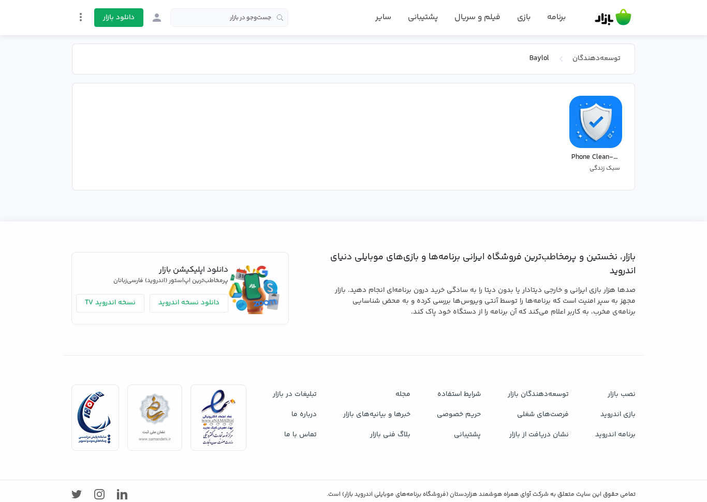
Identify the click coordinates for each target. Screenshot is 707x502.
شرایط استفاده (459, 394)
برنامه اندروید (615, 434)
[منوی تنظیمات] (80, 17)
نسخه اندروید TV (110, 302)
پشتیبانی (423, 17)
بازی (524, 17)
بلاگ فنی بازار (390, 434)
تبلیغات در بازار (295, 394)
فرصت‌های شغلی (543, 414)
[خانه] (613, 17)
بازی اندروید (618, 414)
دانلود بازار (119, 17)
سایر (383, 17)
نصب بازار (622, 394)
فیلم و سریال (477, 17)
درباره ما (304, 414)
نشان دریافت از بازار (539, 434)
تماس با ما (300, 434)
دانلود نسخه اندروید (188, 302)
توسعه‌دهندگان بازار (538, 394)
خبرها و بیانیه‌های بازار (376, 414)
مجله (402, 394)
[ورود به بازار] (157, 17)
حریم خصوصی (459, 414)
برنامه (556, 17)
